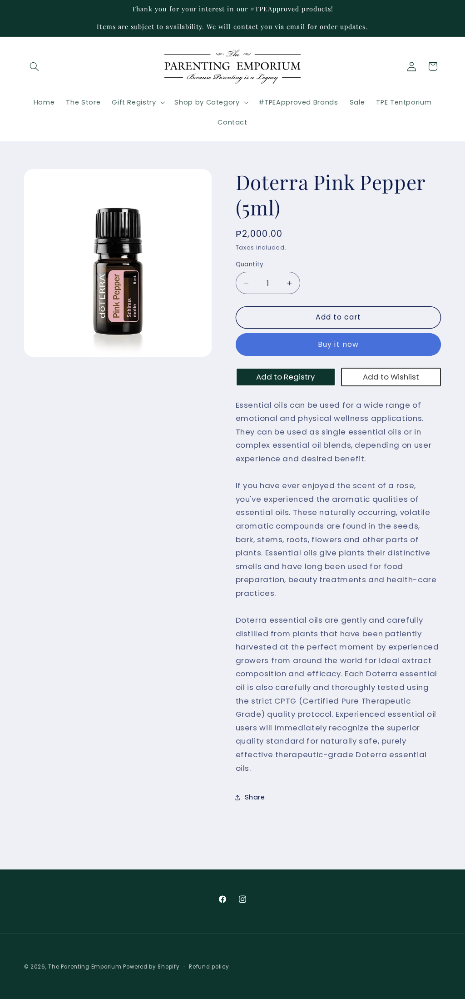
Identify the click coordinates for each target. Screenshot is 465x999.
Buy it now (338, 344)
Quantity (250, 264)
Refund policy (209, 966)
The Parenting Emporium (84, 966)
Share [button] (255, 797)
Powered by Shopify (151, 966)
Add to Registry (285, 376)
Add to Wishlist (391, 376)
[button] (34, 66)
